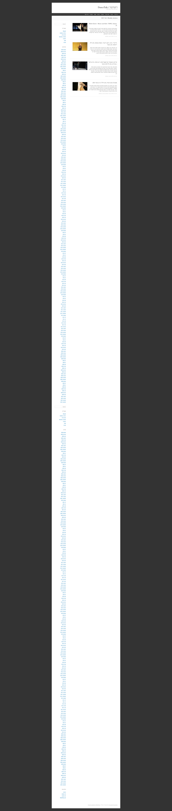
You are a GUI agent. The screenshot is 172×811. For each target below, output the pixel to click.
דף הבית (116, 14)
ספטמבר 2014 (63, 249)
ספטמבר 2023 (63, 77)
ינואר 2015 (64, 241)
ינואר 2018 (64, 177)
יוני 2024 (64, 70)
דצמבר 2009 (63, 351)
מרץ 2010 (64, 345)
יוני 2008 (64, 385)
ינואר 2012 (64, 305)
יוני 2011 (64, 319)
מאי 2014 (64, 256)
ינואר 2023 (64, 89)
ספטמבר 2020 (63, 130)
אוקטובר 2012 (63, 290)
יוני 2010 (64, 339)
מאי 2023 (64, 85)
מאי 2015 (64, 236)
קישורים (91, 14)
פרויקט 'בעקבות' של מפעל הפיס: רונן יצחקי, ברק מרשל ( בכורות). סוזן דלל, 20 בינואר (103, 63)
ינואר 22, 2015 (114, 76)
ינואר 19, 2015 (114, 93)
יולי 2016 (64, 209)
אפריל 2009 (63, 366)
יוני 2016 (64, 211)
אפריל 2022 (63, 106)
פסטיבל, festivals (102, 93)
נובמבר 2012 (63, 289)
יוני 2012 (64, 298)
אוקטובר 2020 (63, 128)
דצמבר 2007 (63, 396)
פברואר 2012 (63, 304)
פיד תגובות (64, 795)
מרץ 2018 (64, 174)
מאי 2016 (64, 213)
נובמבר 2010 (63, 330)
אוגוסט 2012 (63, 294)
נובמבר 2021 (63, 113)
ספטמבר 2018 (63, 162)
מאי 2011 (64, 321)
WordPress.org (63, 797)
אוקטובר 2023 (63, 76)
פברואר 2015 (63, 240)
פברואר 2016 (63, 219)
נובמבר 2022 (63, 93)
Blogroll (64, 31)
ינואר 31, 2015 (114, 36)
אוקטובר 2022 (63, 94)
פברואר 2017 (63, 196)
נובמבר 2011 (63, 309)
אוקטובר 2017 (63, 183)
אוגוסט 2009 (63, 358)
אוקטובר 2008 (63, 377)
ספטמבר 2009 (63, 356)
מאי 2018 (64, 170)
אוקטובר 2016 (63, 204)
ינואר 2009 (64, 371)
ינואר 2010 (64, 349)
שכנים (98, 14)
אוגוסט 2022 (63, 98)
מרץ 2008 (64, 390)
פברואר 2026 (63, 51)
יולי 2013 (64, 275)
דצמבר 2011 (63, 307)
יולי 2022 (64, 100)
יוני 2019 (64, 147)
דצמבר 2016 (63, 200)
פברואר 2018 (63, 175)
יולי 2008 (64, 383)
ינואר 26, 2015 (114, 55)
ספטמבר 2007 (63, 402)
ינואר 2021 (64, 126)
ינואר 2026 (64, 53)
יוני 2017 (64, 191)
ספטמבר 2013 (63, 272)
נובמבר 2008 (63, 375)
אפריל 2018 (63, 172)
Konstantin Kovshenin (113, 805)
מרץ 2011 (64, 324)
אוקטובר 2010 (63, 332)
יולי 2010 (64, 338)
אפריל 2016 (63, 215)
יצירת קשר (87, 14)
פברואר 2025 (63, 59)
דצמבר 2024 (63, 62)
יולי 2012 (64, 296)
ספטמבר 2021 (63, 115)
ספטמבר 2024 (63, 66)
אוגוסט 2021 (63, 117)
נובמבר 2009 (63, 353)
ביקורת (112, 14)
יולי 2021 (64, 119)
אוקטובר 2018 (63, 160)
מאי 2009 (64, 364)
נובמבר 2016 (63, 202)
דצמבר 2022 (63, 91)
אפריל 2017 (63, 192)
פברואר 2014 (63, 262)
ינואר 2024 (64, 74)
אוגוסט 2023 (63, 79)
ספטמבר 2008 (63, 379)
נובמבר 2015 (63, 224)
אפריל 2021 (63, 125)
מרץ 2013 (64, 283)
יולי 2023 (64, 81)
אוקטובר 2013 (63, 270)
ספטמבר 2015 (63, 228)
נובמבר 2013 (63, 268)
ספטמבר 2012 (63, 292)
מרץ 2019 (64, 151)
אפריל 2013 (63, 281)
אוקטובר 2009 (63, 354)
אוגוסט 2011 (63, 315)
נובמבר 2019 (63, 138)
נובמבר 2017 (63, 181)
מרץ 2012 (64, 302)
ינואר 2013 (64, 285)
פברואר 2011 (63, 326)
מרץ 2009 (64, 368)
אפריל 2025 (63, 57)
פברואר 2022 (63, 110)
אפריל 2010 (63, 343)
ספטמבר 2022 (63, 96)
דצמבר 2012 (63, 287)
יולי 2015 (64, 232)
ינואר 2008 (64, 394)
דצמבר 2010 (63, 328)
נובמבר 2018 (63, 158)
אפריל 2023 (63, 87)
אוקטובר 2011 (63, 311)
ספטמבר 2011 (63, 313)
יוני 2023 (64, 83)
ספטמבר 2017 (63, 185)
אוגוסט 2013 (63, 273)
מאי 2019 (64, 149)
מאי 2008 (64, 386)
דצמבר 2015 (63, 223)
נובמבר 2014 (63, 245)
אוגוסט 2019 (63, 143)
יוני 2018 (64, 168)
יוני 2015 (64, 234)
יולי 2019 (64, 145)
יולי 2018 (64, 166)
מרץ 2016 (64, 217)
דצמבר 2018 (63, 157)
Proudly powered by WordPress (94, 805)
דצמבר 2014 (63, 243)
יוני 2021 (64, 121)
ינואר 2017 (64, 198)
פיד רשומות (64, 794)
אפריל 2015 (63, 238)
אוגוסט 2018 (63, 164)
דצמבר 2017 (63, 179)
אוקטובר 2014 (63, 247)
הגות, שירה (107, 14)
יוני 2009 (64, 362)
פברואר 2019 (63, 153)
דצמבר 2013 (63, 266)
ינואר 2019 (64, 155)
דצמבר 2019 (63, 136)
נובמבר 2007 (63, 398)
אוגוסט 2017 (63, 187)
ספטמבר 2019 (63, 142)
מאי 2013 (64, 279)
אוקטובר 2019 (63, 140)
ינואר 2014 (64, 264)
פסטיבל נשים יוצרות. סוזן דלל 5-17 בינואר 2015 (105, 83)
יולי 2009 (64, 360)
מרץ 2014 (64, 260)
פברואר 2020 (63, 132)
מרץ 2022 (64, 108)
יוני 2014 (64, 255)
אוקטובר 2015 (63, 226)
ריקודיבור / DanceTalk (108, 7)
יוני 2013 (64, 277)
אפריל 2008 (63, 388)
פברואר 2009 (63, 370)
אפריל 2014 (63, 258)
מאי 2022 (64, 104)
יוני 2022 (64, 102)
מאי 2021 (64, 123)
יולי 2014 (64, 253)
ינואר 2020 (64, 134)
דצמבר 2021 (63, 111)
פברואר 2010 (63, 347)
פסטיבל (102, 14)
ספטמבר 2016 (63, 206)
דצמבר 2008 (63, 373)
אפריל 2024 (63, 72)
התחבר (64, 792)
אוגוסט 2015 (63, 230)
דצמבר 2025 (63, 55)
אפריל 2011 (63, 322)
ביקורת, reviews (108, 36)
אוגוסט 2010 (63, 336)
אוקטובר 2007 (63, 400)
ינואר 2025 (64, 61)
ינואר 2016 (64, 221)
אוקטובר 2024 (63, 64)
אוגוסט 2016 (63, 207)
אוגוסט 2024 (63, 68)
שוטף (95, 14)
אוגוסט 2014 (63, 251)
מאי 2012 (64, 300)
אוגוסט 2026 (63, 49)
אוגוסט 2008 (63, 381)
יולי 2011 (64, 317)
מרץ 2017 (64, 194)
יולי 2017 (64, 189)
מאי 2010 (64, 341)
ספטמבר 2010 (63, 334)
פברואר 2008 (63, 392)
